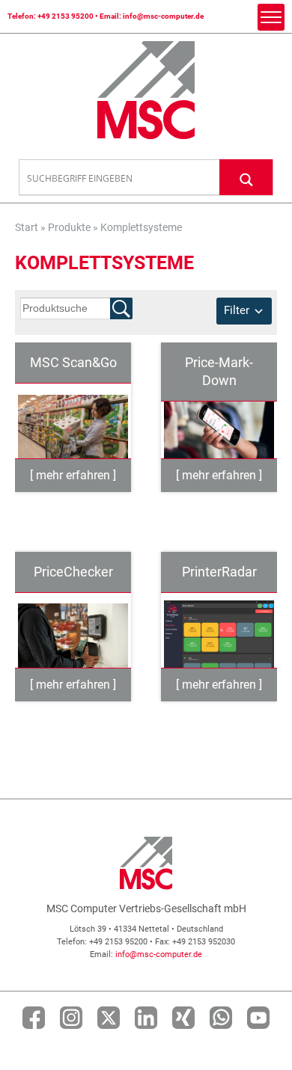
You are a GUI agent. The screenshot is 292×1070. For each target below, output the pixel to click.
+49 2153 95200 (65, 16)
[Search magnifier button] (246, 177)
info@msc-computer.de (163, 16)
